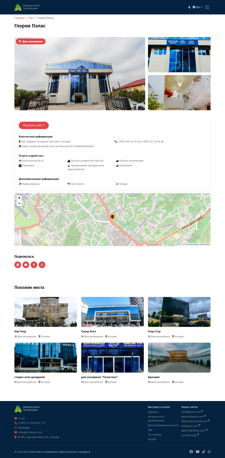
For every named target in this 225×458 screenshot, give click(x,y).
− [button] (19, 203)
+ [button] (19, 198)
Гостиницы (155, 434)
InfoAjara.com (189, 426)
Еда (31, 18)
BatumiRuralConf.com (194, 421)
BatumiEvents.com (192, 416)
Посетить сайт (33, 125)
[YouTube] (197, 452)
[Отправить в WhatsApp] (42, 264)
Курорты (153, 412)
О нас (21, 418)
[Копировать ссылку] (17, 264)
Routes (152, 439)
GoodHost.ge (189, 435)
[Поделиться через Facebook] (34, 264)
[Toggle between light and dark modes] (190, 7)
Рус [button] (198, 7)
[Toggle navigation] (207, 7)
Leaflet (178, 244)
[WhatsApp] (209, 452)
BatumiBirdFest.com (193, 430)
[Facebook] (191, 452)
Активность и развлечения (156, 418)
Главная (19, 18)
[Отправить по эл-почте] (25, 264)
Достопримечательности (162, 425)
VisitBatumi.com (191, 412)
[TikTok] (203, 452)
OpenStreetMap (192, 244)
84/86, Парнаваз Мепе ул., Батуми (38, 437)
